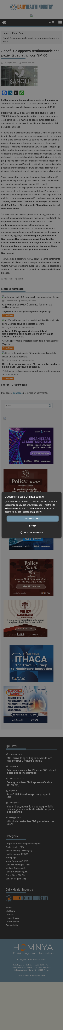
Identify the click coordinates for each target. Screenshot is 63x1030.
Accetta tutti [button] (32, 518)
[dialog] (32, 515)
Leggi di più (36, 511)
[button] (31, 532)
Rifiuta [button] (32, 525)
